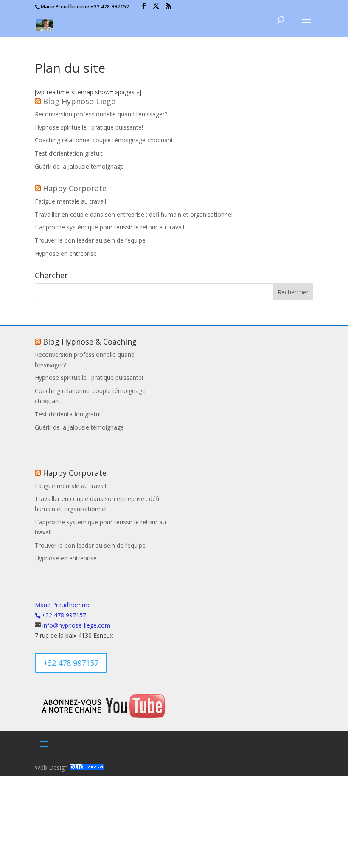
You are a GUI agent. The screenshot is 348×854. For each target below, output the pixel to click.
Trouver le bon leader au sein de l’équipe (90, 240)
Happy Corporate (75, 188)
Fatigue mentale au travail (70, 201)
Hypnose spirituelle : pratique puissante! (89, 127)
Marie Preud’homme (63, 605)
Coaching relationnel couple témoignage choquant (104, 140)
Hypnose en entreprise (66, 253)
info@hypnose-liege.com (76, 625)
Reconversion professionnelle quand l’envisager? (101, 114)
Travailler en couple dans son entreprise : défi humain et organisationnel (134, 214)
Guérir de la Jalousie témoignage (79, 166)
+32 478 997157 (70, 663)
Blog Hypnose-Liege (79, 101)
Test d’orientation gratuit (69, 153)
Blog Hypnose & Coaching (90, 342)
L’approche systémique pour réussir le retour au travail (109, 227)
